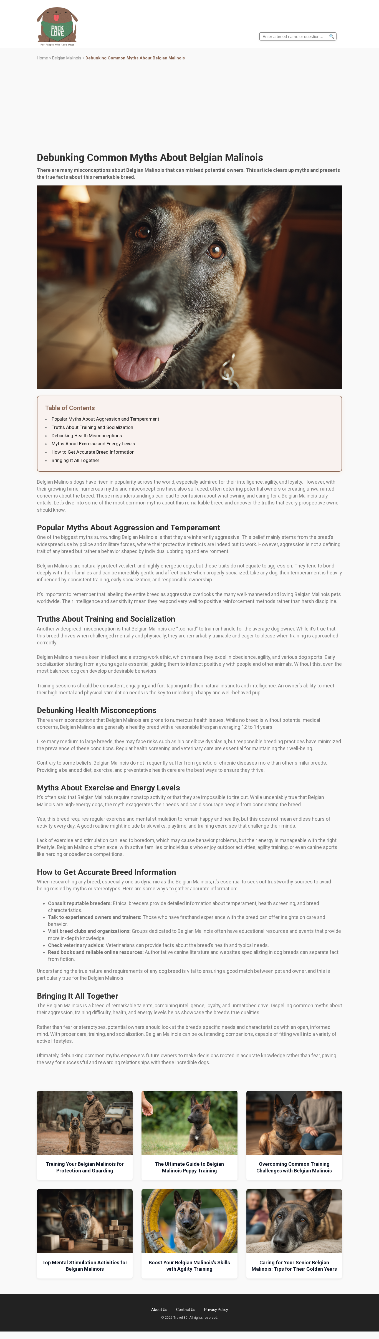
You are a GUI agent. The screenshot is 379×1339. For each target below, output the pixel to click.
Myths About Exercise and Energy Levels (93, 443)
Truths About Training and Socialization (92, 427)
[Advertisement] (189, 106)
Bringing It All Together (75, 460)
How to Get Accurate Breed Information (93, 452)
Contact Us (185, 1309)
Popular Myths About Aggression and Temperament (105, 419)
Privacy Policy (216, 1309)
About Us (159, 1309)
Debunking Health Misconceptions (87, 435)
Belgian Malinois (66, 58)
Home (42, 58)
